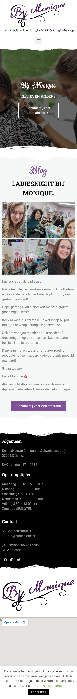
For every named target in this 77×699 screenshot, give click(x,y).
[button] (38, 40)
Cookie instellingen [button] (50, 686)
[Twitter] (18, 560)
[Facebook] (5, 560)
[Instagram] (12, 560)
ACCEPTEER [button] (38, 692)
